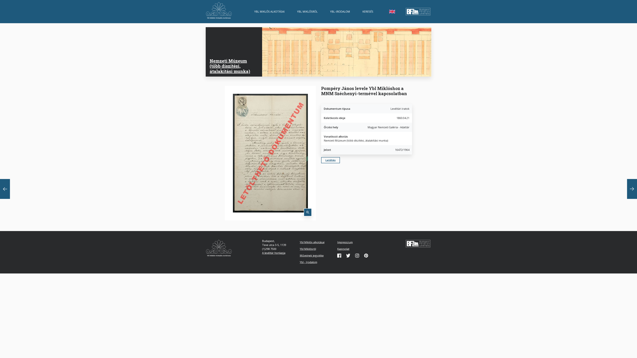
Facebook (339, 255)
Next (632, 189)
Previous (5, 189)
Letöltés (330, 160)
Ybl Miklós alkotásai (269, 11)
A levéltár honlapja (273, 253)
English (392, 12)
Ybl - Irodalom (308, 262)
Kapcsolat (343, 249)
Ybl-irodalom (340, 11)
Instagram (357, 255)
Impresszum (345, 242)
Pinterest (366, 255)
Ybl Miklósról (307, 11)
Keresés (367, 11)
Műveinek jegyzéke (312, 255)
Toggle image (308, 212)
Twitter (348, 255)
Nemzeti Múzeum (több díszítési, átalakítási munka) (230, 66)
